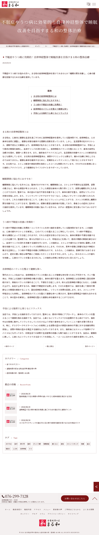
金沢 (15, 444)
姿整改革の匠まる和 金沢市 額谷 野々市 (21, 368)
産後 (62, 444)
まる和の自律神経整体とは (45, 96)
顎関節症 (46, 444)
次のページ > (90, 346)
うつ (30, 449)
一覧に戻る (49, 346)
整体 (29, 444)
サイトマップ (73, 514)
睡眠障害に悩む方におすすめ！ (46, 100)
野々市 (22, 444)
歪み (88, 444)
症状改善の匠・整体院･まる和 (18, 373)
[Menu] (94, 4)
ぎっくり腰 (37, 444)
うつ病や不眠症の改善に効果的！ (47, 104)
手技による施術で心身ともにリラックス (50, 113)
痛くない (55, 444)
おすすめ (9, 444)
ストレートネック (72, 444)
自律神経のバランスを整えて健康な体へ (50, 108)
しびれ (15, 449)
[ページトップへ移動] (94, 498)
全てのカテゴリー (13, 364)
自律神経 (23, 449)
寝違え (8, 449)
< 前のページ (9, 346)
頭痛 (82, 444)
